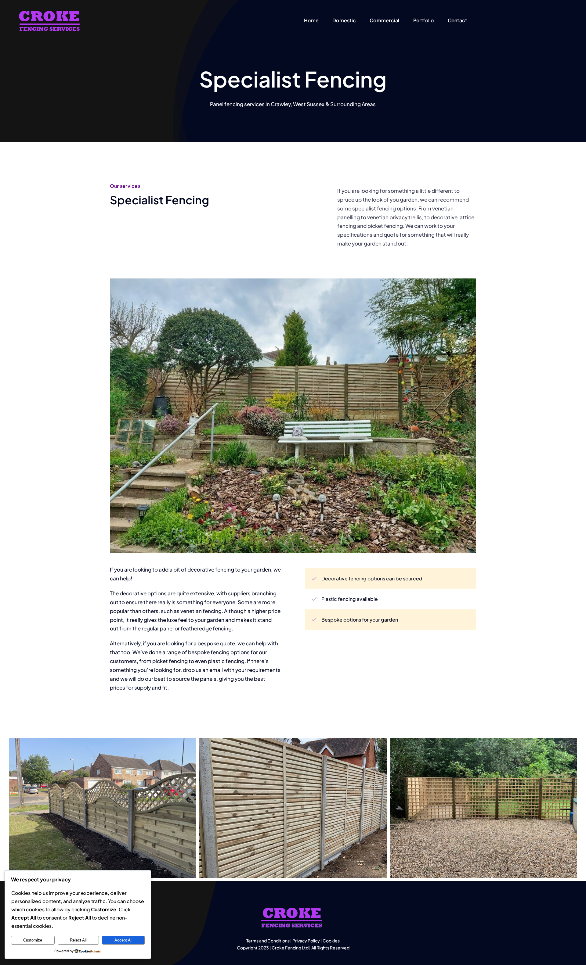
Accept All (123, 940)
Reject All (78, 940)
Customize (32, 940)
